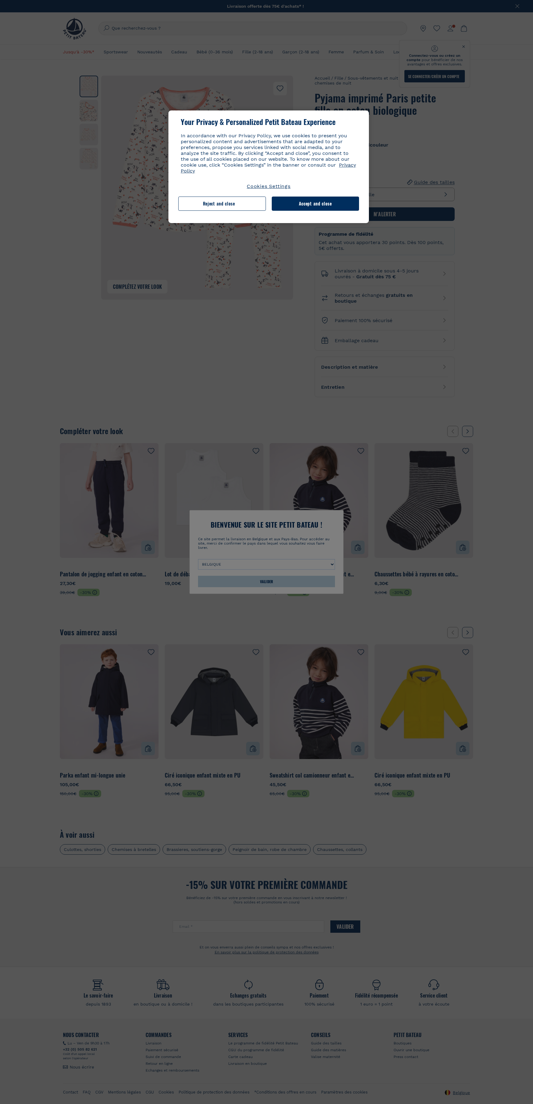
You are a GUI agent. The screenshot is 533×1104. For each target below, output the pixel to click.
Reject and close (219, 203)
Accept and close (315, 203)
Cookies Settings (269, 186)
